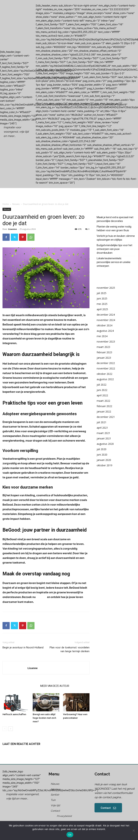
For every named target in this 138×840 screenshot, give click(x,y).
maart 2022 (103, 400)
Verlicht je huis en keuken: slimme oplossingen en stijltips (116, 237)
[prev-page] (5, 728)
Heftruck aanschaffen (14, 714)
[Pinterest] (22, 237)
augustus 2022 (105, 379)
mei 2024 (102, 336)
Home (6, 204)
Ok (70, 834)
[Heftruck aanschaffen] (16, 702)
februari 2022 (104, 406)
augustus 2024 (105, 330)
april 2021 (102, 427)
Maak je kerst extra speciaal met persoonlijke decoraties (115, 219)
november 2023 (106, 341)
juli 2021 (101, 422)
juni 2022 (102, 390)
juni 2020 (102, 454)
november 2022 (106, 368)
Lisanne (12, 229)
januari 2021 (104, 438)
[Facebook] (6, 237)
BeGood (41, 597)
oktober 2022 (104, 374)
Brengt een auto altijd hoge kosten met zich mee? (44, 718)
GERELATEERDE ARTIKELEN (20, 685)
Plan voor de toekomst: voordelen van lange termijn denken (69, 649)
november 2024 (106, 320)
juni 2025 (102, 298)
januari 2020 (104, 460)
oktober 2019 (104, 465)
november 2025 (106, 287)
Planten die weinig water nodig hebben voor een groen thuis (114, 228)
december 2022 (106, 363)
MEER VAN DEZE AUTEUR (54, 685)
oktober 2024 (104, 325)
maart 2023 (103, 347)
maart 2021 (103, 433)
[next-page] (10, 728)
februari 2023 (104, 352)
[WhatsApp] (30, 237)
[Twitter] (14, 237)
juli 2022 (101, 384)
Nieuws (16, 204)
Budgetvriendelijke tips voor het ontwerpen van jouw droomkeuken (114, 249)
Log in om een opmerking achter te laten (26, 750)
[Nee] (133, 830)
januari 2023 (104, 357)
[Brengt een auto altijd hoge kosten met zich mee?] (46, 702)
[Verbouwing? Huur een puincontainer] (76, 702)
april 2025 (102, 309)
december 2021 (106, 417)
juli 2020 (101, 449)
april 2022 (102, 395)
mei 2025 (102, 304)
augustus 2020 (105, 443)
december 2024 (106, 314)
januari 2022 (104, 411)
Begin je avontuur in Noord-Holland (23, 647)
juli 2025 (101, 293)
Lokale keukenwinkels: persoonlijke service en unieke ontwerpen (113, 262)
